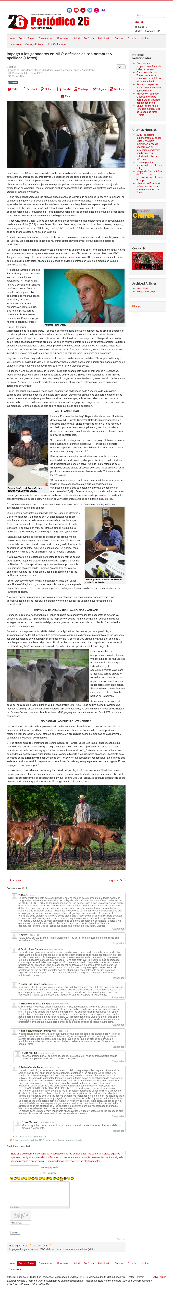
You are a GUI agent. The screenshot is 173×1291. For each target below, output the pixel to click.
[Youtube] (76, 10)
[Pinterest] (82, 10)
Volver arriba (159, 1277)
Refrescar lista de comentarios (30, 1136)
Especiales (15, 44)
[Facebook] (69, 10)
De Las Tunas (26, 38)
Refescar (17, 1222)
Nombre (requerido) (49, 1167)
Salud (76, 38)
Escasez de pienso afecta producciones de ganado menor (149, 87)
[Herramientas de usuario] (121, 66)
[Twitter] (89, 10)
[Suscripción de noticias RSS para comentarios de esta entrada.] (23, 888)
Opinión (144, 38)
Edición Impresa (57, 44)
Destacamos (46, 38)
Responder (118, 928)
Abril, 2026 (142, 288)
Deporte (119, 38)
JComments (121, 1239)
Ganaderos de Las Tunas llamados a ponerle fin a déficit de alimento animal (149, 76)
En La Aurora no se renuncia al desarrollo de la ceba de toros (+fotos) (148, 110)
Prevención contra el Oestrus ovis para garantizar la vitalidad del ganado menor (148, 98)
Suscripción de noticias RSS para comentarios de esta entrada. (48, 1140)
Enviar (15, 1233)
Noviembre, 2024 (146, 291)
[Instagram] (96, 10)
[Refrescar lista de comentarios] (27, 888)
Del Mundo (104, 38)
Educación (63, 38)
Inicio (12, 38)
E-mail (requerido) (48, 1173)
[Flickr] (103, 10)
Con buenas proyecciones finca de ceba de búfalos (149, 66)
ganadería (12, 82)
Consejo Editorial (34, 44)
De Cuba (89, 38)
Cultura (132, 38)
